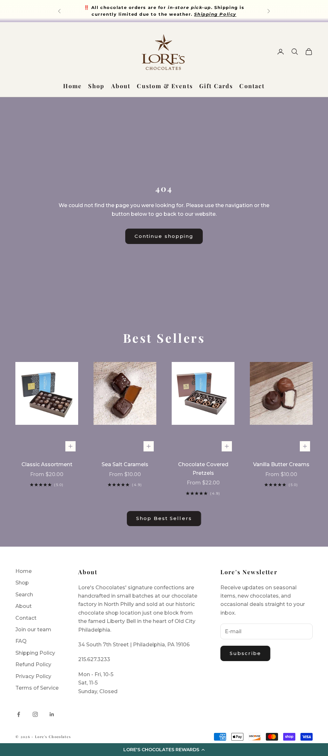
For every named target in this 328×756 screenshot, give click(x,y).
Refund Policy (33, 664)
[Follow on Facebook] (18, 714)
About (121, 86)
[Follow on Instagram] (35, 714)
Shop (96, 86)
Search (24, 595)
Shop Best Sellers (164, 518)
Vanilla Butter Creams (281, 464)
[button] (164, 749)
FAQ (21, 641)
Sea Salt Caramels (125, 464)
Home (72, 86)
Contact (252, 86)
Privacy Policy (33, 676)
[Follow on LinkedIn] (52, 714)
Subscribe (245, 653)
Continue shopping (164, 236)
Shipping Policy (35, 653)
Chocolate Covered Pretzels (203, 468)
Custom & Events (165, 86)
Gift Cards (216, 86)
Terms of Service (37, 688)
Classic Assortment (46, 464)
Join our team (33, 629)
